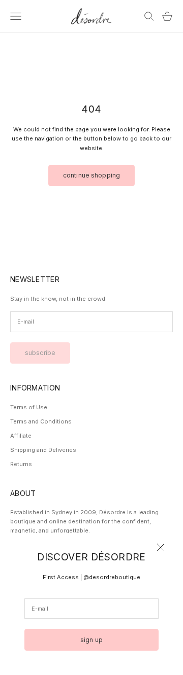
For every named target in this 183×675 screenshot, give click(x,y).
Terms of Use (28, 407)
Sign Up (91, 640)
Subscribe (40, 353)
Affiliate (21, 435)
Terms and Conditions (41, 421)
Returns (21, 464)
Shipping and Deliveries (43, 449)
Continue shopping (91, 175)
